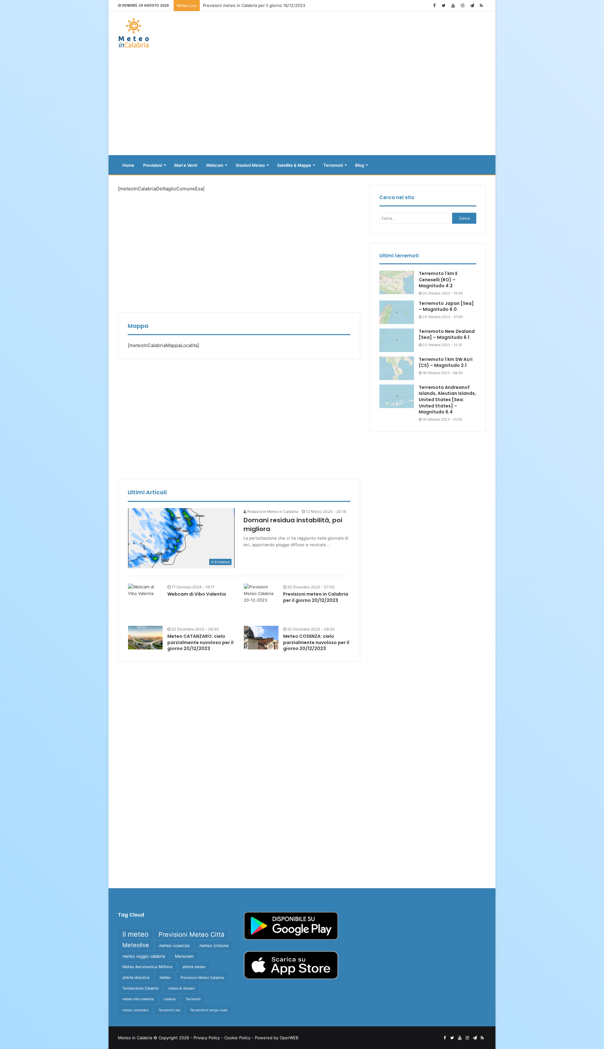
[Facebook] (434, 5)
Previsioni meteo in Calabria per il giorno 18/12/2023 (254, 5)
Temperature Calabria (140, 988)
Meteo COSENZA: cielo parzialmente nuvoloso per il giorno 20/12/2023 (316, 642)
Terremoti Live (169, 1010)
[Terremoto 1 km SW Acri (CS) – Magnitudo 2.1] (396, 368)
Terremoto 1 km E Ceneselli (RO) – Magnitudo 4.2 (438, 279)
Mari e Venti (185, 165)
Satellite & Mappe (294, 165)
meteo (165, 977)
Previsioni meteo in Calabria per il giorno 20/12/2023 (315, 597)
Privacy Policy (206, 1037)
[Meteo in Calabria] (133, 33)
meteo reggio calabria (143, 956)
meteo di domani (181, 988)
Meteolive (135, 945)
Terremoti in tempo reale (208, 1010)
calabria (170, 999)
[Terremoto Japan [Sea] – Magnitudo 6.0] (396, 312)
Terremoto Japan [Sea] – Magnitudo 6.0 (446, 306)
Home (128, 165)
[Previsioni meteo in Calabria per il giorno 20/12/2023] (261, 601)
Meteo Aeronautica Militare (147, 966)
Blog (359, 165)
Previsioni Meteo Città (191, 934)
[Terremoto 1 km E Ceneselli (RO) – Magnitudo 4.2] (396, 282)
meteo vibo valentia (138, 999)
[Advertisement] (302, 105)
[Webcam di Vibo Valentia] (145, 590)
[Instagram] (462, 5)
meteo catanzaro (135, 1010)
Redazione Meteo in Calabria (272, 511)
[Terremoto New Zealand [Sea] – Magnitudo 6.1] (396, 340)
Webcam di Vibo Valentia (196, 594)
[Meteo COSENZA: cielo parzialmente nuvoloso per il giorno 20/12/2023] (261, 637)
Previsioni (152, 165)
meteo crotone (214, 945)
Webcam (214, 165)
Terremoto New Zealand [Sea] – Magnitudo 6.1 (447, 334)
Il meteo (135, 934)
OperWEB (289, 1037)
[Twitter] (443, 5)
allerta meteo (193, 966)
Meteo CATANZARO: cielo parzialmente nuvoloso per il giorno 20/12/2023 (200, 642)
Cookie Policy (237, 1037)
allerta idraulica (135, 977)
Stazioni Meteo (250, 165)
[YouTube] (453, 5)
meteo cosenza (174, 945)
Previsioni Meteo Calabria (202, 977)
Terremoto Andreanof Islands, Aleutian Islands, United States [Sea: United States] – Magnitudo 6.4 (447, 399)
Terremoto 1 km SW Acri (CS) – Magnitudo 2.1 (446, 362)
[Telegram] (472, 5)
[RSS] (481, 5)
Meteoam (184, 956)
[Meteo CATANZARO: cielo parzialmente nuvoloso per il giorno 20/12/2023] (145, 637)
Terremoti (333, 165)
